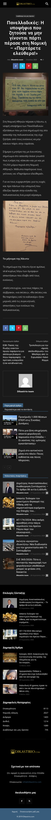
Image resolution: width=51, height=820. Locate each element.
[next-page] (9, 467)
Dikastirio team (17, 60)
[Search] (47, 4)
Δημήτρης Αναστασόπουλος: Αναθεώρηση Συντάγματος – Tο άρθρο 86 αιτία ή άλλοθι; (32, 486)
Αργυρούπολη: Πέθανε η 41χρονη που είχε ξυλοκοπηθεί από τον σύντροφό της (33, 674)
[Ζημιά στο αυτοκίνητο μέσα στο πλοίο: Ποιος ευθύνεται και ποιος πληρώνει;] (10, 454)
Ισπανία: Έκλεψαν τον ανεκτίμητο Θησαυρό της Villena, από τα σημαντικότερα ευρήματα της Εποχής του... (30, 504)
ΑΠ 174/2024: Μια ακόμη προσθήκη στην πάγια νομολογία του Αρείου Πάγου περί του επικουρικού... (30, 526)
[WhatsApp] (35, 66)
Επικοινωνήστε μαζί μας (29, 811)
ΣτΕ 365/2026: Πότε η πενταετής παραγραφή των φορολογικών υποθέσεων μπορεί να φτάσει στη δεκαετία (31, 565)
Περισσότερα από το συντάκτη (18, 409)
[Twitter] (22, 66)
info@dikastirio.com (32, 782)
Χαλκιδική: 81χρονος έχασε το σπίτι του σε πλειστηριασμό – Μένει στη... (33, 688)
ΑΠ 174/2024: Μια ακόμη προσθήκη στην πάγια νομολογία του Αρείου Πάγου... (33, 634)
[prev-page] (4, 467)
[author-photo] (25, 387)
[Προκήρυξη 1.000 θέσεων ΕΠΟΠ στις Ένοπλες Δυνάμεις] (10, 420)
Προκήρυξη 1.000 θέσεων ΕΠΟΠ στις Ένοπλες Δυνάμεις (32, 420)
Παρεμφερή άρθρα (13, 405)
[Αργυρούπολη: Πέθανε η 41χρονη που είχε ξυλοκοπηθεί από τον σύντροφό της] (10, 675)
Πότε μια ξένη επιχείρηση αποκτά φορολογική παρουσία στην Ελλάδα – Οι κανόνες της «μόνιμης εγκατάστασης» (32, 437)
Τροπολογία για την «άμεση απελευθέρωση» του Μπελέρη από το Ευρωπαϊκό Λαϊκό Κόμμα (38, 352)
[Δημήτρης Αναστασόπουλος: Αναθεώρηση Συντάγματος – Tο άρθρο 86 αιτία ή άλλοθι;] (8, 487)
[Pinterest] (29, 66)
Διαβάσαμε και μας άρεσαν (25, 16)
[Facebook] (16, 66)
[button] (4, 4)
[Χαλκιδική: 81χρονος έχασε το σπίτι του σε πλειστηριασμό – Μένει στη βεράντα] (10, 689)
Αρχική (14, 811)
